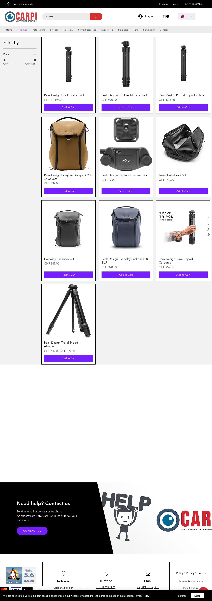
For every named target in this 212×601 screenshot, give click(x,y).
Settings (182, 595)
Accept (197, 595)
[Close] (208, 595)
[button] (166, 16)
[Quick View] (68, 64)
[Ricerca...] (96, 16)
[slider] (4, 60)
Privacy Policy (142, 595)
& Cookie (191, 573)
